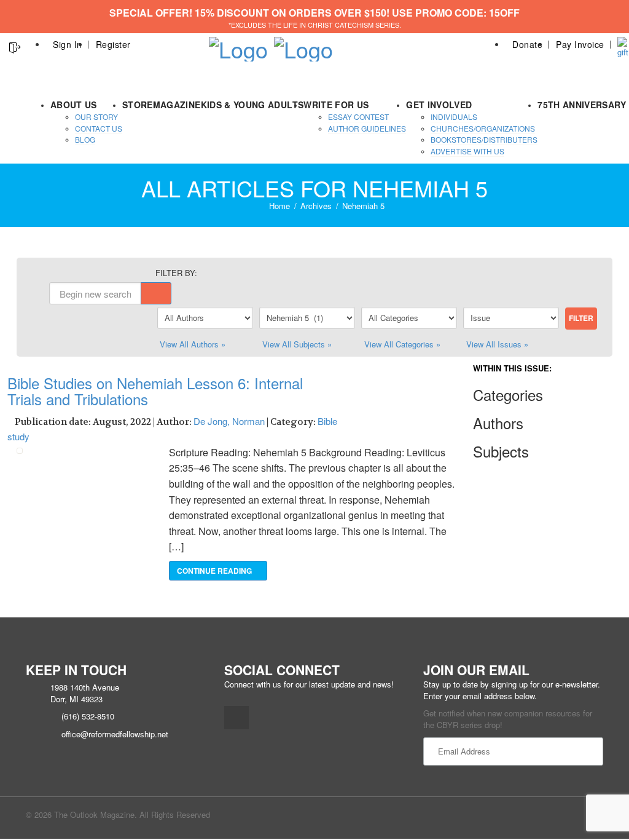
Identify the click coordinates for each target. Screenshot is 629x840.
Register (113, 44)
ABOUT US (73, 104)
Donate (527, 44)
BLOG (85, 139)
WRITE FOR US (336, 104)
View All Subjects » (297, 344)
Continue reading (215, 570)
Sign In (67, 44)
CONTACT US (98, 128)
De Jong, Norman (229, 420)
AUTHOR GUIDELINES (367, 128)
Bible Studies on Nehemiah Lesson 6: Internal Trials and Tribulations (155, 391)
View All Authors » (192, 344)
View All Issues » (497, 344)
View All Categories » (402, 344)
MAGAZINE (177, 104)
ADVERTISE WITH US (467, 151)
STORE (137, 104)
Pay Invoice (580, 44)
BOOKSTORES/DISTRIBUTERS (484, 139)
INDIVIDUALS (454, 116)
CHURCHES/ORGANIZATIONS (483, 128)
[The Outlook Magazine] (238, 45)
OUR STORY (96, 116)
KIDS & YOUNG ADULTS (252, 104)
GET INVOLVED (439, 104)
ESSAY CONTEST (358, 116)
